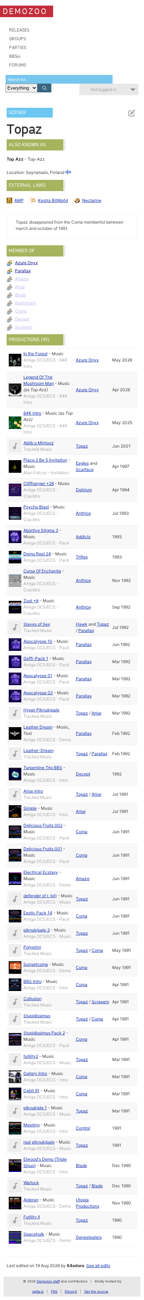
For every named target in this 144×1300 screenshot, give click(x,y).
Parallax (23, 270)
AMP (19, 200)
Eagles (82, 463)
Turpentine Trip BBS (42, 767)
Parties (17, 47)
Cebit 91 (31, 1090)
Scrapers (24, 327)
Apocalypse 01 (37, 675)
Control (83, 1128)
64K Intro (32, 413)
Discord (71, 1291)
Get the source (96, 1291)
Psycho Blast (36, 507)
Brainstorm (25, 302)
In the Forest (35, 353)
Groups (17, 38)
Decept (22, 319)
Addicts (83, 536)
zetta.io (38, 1291)
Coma (21, 311)
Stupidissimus (36, 1015)
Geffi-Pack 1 (35, 658)
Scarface (85, 469)
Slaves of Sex (36, 624)
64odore (75, 1265)
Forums (17, 65)
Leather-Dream (38, 750)
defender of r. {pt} (40, 895)
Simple (30, 808)
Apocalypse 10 (37, 641)
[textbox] (59, 79)
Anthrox (83, 513)
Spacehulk (33, 1234)
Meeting (31, 1124)
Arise (20, 286)
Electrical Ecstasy (40, 872)
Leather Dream (37, 727)
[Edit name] (131, 113)
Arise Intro (33, 791)
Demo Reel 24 (37, 553)
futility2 (30, 1056)
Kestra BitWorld (53, 200)
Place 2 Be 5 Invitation (45, 460)
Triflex (82, 557)
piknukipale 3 (36, 930)
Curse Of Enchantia (42, 571)
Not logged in (103, 89)
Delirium (84, 489)
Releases (19, 30)
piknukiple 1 (35, 1107)
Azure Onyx (26, 262)
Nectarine (91, 200)
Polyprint (32, 947)
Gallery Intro (35, 1073)
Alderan (30, 1199)
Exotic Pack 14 (37, 912)
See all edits (98, 1265)
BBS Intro (32, 981)
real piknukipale (39, 1142)
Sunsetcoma (35, 964)
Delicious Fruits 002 (43, 825)
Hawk (81, 624)
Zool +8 (30, 600)
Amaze (22, 278)
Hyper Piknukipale (41, 709)
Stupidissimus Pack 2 (44, 1032)
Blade (20, 294)
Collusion (32, 998)
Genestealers (89, 1237)
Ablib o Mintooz (38, 442)
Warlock (31, 1182)
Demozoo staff (48, 1281)
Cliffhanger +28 (38, 483)
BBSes (15, 56)
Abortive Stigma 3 (40, 530)
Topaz (82, 446)
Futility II (31, 1217)
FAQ (54, 1291)
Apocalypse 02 (38, 692)
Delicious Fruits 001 (42, 848)
